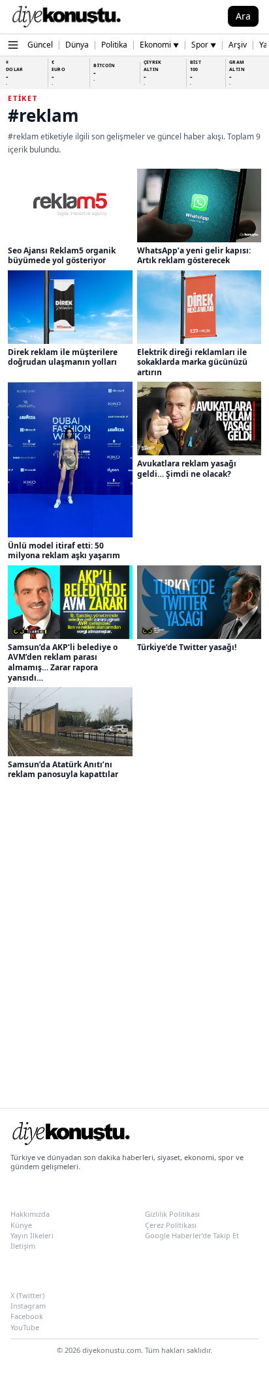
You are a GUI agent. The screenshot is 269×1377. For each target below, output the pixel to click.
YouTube (24, 1327)
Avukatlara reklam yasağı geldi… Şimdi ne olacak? (186, 468)
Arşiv (238, 44)
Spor (203, 44)
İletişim (22, 1246)
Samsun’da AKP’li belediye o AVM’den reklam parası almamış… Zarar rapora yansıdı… (63, 662)
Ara (243, 16)
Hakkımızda (30, 1214)
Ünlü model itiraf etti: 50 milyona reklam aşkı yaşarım (64, 550)
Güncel (40, 44)
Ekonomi (159, 44)
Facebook (26, 1316)
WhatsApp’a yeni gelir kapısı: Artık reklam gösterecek (194, 255)
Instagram (28, 1306)
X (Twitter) (27, 1295)
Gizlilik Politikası (172, 1214)
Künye (21, 1225)
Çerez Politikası (171, 1225)
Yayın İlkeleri (32, 1235)
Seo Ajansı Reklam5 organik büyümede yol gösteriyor (62, 255)
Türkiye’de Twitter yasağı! (186, 647)
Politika (114, 44)
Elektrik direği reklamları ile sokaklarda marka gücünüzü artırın (192, 362)
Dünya (77, 44)
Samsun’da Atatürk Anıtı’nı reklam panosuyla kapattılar (63, 769)
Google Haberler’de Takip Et (192, 1235)
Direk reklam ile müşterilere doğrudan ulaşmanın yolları (63, 357)
